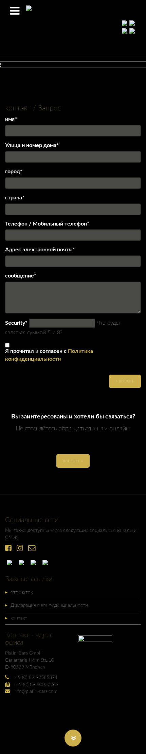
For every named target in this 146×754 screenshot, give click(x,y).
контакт (19, 618)
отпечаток (22, 592)
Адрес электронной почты (40, 250)
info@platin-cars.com (35, 691)
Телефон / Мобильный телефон (47, 224)
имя (11, 119)
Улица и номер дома (32, 145)
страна (14, 198)
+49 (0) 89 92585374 (35, 677)
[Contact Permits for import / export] (23, 562)
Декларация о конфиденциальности (49, 605)
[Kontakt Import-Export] (11, 562)
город (13, 172)
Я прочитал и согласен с (49, 355)
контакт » (73, 460)
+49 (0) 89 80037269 (36, 684)
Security (16, 323)
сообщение (20, 276)
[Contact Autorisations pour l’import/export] (35, 562)
